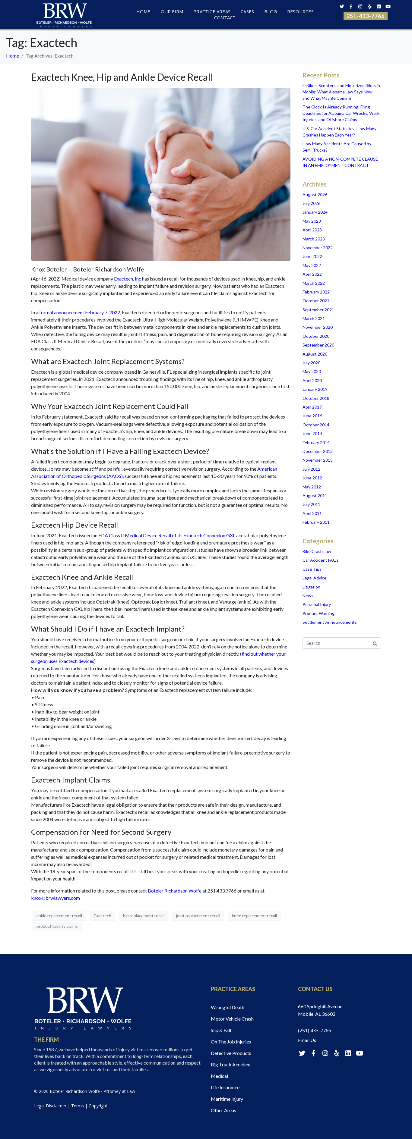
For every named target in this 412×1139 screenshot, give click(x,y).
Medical (219, 1076)
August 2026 (315, 194)
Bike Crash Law (317, 551)
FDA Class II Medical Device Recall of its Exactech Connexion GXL (166, 535)
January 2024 (315, 212)
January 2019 (315, 389)
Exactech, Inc (127, 278)
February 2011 (316, 522)
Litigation (311, 586)
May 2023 (312, 221)
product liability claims (57, 926)
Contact (225, 18)
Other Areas (223, 1110)
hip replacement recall (143, 915)
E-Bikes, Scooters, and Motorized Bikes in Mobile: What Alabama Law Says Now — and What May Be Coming (341, 92)
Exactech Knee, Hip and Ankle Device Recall (122, 77)
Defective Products (231, 1053)
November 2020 (318, 327)
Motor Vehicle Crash (232, 1018)
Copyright (98, 1106)
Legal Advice (314, 577)
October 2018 (316, 398)
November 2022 (318, 247)
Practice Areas (211, 12)
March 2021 (314, 318)
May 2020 (312, 371)
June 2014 (312, 433)
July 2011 (311, 504)
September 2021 (318, 309)
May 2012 (312, 486)
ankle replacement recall (59, 915)
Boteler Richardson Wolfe (174, 890)
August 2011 (315, 495)
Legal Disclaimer (50, 1106)
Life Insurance (225, 1087)
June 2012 (312, 477)
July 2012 (311, 469)
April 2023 (312, 229)
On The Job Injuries (231, 1041)
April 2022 (312, 274)
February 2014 (316, 442)
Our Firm (172, 12)
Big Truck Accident (231, 1064)
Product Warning (318, 613)
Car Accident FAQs (321, 560)
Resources (300, 12)
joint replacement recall (198, 915)
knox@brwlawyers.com (55, 898)
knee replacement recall (254, 915)
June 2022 (312, 256)
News (308, 595)
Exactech (102, 915)
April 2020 (312, 380)
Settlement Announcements (330, 622)
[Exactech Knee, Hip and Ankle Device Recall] (160, 174)
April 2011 (312, 513)
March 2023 (314, 238)
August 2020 (315, 353)
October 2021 (316, 300)
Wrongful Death (227, 1007)
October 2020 (316, 336)
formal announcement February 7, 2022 (79, 312)
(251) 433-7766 (314, 1030)
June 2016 (312, 415)
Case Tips (312, 569)
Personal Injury (317, 604)
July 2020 (311, 362)
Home (143, 12)
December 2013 (318, 451)
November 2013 (318, 460)
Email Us (307, 1040)
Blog (270, 12)
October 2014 (316, 424)
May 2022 (312, 265)
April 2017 (312, 406)
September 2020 (318, 344)
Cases (247, 12)
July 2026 (311, 203)
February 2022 (316, 291)
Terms (77, 1106)
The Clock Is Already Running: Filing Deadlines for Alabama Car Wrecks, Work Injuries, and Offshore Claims (341, 113)
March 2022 (314, 283)
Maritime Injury (227, 1099)
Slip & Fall (221, 1030)
